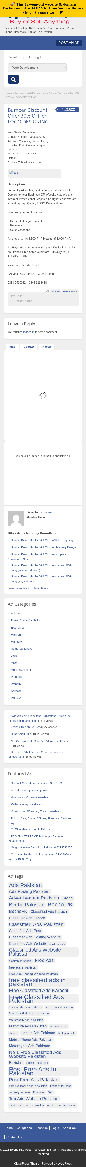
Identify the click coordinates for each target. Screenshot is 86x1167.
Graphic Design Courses (26, 727)
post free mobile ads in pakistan (28, 1086)
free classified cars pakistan (25, 1007)
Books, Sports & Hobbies (26, 620)
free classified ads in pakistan (37, 982)
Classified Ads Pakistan (36, 924)
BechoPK (18, 911)
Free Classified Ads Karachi (38, 990)
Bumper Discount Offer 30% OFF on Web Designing (42, 540)
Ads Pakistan (25, 885)
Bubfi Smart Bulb (21, 734)
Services (19, 93)
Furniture (16, 641)
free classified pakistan (59, 1007)
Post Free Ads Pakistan (33, 1079)
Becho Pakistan (27, 905)
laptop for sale (66, 1033)
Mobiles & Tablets (21, 669)
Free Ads (44, 960)
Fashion (16, 634)
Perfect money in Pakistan (26, 804)
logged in (28, 332)
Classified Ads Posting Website (35, 937)
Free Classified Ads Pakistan (36, 998)
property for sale (19, 1092)
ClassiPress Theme (26, 1163)
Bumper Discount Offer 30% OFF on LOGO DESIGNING (28, 116)
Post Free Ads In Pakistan (32, 1071)
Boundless (46, 512)
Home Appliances (21, 648)
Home (9, 93)
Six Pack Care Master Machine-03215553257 (38, 783)
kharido (13, 1033)
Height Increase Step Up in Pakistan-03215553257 (41, 847)
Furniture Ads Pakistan (28, 1026)
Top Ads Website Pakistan (34, 1098)
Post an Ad (69, 43)
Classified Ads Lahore (27, 918)
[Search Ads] (13, 79)
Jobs (14, 655)
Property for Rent (60, 1086)
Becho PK (60, 904)
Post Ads (42, 1128)
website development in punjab (30, 790)
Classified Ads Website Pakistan (35, 952)
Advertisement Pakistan (34, 897)
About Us (69, 1128)
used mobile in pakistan (61, 1105)
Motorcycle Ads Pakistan (29, 1046)
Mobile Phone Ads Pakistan (30, 1040)
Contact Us (14, 1137)
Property (16, 683)
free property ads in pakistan (26, 1020)
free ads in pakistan (23, 967)
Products (16, 676)
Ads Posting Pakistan (29, 891)
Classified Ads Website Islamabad (37, 943)
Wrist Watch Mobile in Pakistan (29, 797)
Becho (67, 898)
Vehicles (16, 698)
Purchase (39, 1092)
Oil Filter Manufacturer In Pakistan (31, 829)
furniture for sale (58, 1026)
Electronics (17, 627)
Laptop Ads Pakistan (38, 1033)
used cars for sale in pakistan (26, 1105)
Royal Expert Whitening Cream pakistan (35, 811)
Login (55, 1128)
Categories (24, 1128)
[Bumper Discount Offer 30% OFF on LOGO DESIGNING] (34, 173)
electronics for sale (20, 961)
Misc (14, 662)
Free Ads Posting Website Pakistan (33, 974)
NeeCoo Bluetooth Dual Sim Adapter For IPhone (40, 741)
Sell (50, 1092)
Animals (16, 613)
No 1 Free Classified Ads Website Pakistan (35, 1054)
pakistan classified (37, 1062)
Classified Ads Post (25, 931)
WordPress (65, 1163)
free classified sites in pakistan (29, 1013)
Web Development (36, 93)
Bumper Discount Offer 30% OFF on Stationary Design (43, 547)
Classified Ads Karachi (49, 912)
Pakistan (16, 1062)
